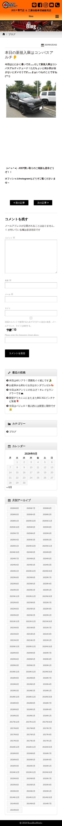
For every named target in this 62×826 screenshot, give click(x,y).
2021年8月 (31, 628)
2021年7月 (47, 628)
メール (9, 294)
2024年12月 (31, 546)
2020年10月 (47, 646)
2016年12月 (14, 747)
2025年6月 (31, 533)
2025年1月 (14, 546)
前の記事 (20, 202)
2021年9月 (14, 628)
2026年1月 (14, 521)
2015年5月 (31, 785)
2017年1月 (47, 741)
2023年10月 (47, 571)
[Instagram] (45, 5)
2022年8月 (31, 602)
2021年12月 (14, 621)
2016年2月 (31, 766)
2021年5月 (31, 634)
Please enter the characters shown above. (22, 335)
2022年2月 (31, 615)
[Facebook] (40, 5)
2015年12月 (14, 772)
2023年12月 (31, 571)
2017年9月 (14, 728)
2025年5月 (47, 533)
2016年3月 (14, 766)
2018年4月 (47, 709)
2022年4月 (47, 609)
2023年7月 (47, 577)
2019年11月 (31, 672)
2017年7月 (47, 728)
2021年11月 (31, 621)
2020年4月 (47, 659)
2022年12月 (14, 596)
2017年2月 (31, 741)
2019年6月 (14, 684)
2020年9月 (14, 653)
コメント (10, 237)
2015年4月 (47, 785)
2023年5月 (31, 584)
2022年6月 (14, 609)
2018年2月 (31, 716)
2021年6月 (14, 634)
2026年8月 (14, 508)
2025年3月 (31, 540)
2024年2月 (47, 565)
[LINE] (34, 5)
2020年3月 (14, 665)
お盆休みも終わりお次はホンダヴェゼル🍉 (31, 385)
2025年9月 (31, 527)
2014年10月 (47, 797)
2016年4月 (47, 760)
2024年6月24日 (51, 45)
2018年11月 (31, 697)
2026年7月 (31, 508)
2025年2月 (47, 540)
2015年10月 (47, 772)
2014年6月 (14, 810)
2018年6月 (14, 709)
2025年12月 (31, 521)
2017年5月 (31, 734)
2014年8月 (31, 804)
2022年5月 (31, 609)
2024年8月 (47, 552)
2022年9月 (14, 602)
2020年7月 (47, 653)
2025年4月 (14, 540)
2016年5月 (31, 760)
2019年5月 (31, 684)
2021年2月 (31, 640)
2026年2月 (47, 514)
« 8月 (9, 487)
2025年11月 (47, 521)
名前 (8, 280)
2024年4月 (14, 565)
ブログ (11, 34)
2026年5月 (14, 514)
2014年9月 (14, 804)
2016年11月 (31, 747)
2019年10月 (47, 672)
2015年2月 (31, 791)
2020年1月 (47, 665)
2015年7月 (47, 778)
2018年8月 (31, 703)
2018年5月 (31, 709)
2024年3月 (31, 565)
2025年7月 (14, 533)
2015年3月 (14, 791)
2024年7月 (14, 559)
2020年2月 (31, 665)
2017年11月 (31, 722)
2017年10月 (47, 722)
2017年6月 (14, 734)
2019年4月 (47, 684)
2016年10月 (47, 747)
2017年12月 (14, 722)
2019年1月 (47, 691)
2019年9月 (14, 678)
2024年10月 (14, 552)
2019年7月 (47, 678)
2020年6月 (14, 659)
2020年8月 (31, 653)
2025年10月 (14, 527)
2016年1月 (47, 766)
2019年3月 (14, 691)
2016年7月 (47, 753)
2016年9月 (14, 753)
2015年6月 (14, 785)
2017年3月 (14, 741)
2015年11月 (31, 772)
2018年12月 (14, 697)
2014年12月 (14, 797)
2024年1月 (14, 571)
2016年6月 (14, 760)
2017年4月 (47, 734)
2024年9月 (31, 552)
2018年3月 (14, 716)
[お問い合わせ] (51, 5)
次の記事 (42, 202)
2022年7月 (47, 602)
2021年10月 (47, 621)
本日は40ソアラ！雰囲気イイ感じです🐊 (30, 380)
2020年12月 (14, 646)
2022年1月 (47, 615)
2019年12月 (14, 672)
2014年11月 (31, 797)
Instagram (24, 178)
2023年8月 (31, 577)
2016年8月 (31, 753)
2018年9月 (14, 703)
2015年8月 (31, 778)
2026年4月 (31, 514)
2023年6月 (14, 584)
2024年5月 (47, 559)
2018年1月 (47, 716)
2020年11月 (31, 646)
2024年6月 (31, 559)
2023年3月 (14, 590)
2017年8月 (31, 728)
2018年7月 (47, 703)
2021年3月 (14, 640)
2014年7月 (47, 804)
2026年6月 (47, 508)
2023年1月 (47, 590)
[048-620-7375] (57, 5)
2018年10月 (47, 697)
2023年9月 (14, 577)
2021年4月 (47, 634)
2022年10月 (47, 596)
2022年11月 (31, 596)
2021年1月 (47, 640)
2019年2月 (31, 691)
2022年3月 (14, 615)
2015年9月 (14, 778)
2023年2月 (31, 590)
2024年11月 (47, 546)
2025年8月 (47, 527)
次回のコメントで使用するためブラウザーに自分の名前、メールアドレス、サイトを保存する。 (30, 324)
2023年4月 (47, 584)
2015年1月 (47, 791)
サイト (7, 308)
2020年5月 (31, 659)
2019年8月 (31, 678)
